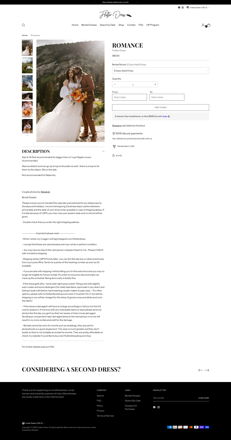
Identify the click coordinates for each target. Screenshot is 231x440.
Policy (100, 405)
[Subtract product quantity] (155, 84)
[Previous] (94, 2)
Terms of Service (105, 415)
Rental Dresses (132, 395)
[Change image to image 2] (27, 65)
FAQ (99, 400)
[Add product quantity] (114, 84)
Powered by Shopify (30, 430)
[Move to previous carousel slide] (200, 370)
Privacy (100, 410)
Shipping (116, 125)
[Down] (27, 135)
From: (115, 92)
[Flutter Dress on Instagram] (182, 7)
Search (100, 395)
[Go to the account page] (202, 25)
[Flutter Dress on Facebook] (179, 7)
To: (151, 92)
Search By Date (133, 400)
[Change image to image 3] (27, 83)
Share (119, 156)
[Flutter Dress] (115, 14)
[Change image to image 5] (27, 109)
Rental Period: (129, 64)
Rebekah (45, 192)
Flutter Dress (119, 50)
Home (25, 35)
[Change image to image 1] (27, 48)
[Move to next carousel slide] (207, 370)
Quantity (116, 78)
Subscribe (203, 398)
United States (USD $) (198, 7)
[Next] (137, 2)
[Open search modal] (23, 25)
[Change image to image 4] (27, 96)
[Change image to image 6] (27, 127)
